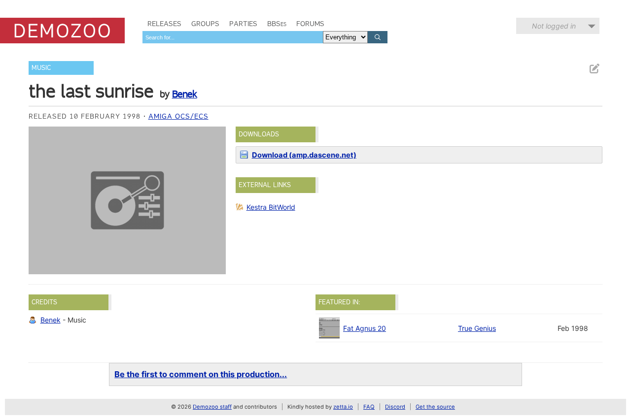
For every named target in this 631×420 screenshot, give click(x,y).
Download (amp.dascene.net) (304, 155)
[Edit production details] (594, 69)
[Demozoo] (62, 30)
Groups (205, 23)
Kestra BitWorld (270, 207)
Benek (184, 94)
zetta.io (343, 406)
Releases (164, 23)
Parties (243, 23)
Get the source (435, 406)
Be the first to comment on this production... (200, 374)
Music (41, 68)
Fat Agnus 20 (364, 328)
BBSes (276, 23)
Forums (310, 23)
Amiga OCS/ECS (178, 116)
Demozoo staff (212, 406)
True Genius (477, 328)
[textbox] (232, 37)
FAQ (369, 406)
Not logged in (554, 26)
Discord (395, 406)
